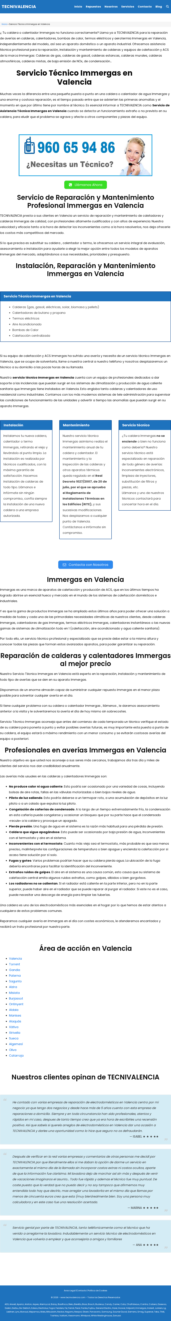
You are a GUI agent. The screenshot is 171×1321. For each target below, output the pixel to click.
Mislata (14, 993)
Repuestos (93, 7)
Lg (164, 1308)
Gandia (14, 970)
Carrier (116, 1304)
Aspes (36, 1304)
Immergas (140, 1308)
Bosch (91, 1304)
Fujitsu (91, 1308)
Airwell (13, 1304)
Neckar (60, 1311)
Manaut (24, 1311)
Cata (123, 1304)
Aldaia (13, 1010)
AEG (7, 1304)
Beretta (77, 1304)
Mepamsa (34, 1311)
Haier (114, 1308)
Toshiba (54, 1315)
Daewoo (162, 1304)
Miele (42, 1311)
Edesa (34, 1308)
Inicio (78, 7)
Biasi (84, 1304)
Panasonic (95, 1311)
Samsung (107, 1311)
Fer (66, 1308)
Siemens (132, 1311)
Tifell (162, 1311)
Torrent (14, 964)
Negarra (69, 1311)
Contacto (145, 7)
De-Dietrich (24, 1308)
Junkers (159, 1308)
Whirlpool (85, 1315)
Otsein (85, 1311)
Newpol (78, 1311)
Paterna (15, 975)
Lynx (17, 1311)
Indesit (150, 1308)
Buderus (99, 1304)
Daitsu (15, 1308)
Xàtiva (13, 1027)
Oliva (12, 1050)
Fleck (77, 1308)
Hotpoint (130, 1308)
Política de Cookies (97, 1290)
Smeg (140, 1311)
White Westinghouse (101, 1315)
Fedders (60, 1308)
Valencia (15, 958)
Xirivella (14, 1033)
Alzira (13, 987)
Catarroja (16, 1055)
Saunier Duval (120, 1311)
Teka (156, 1311)
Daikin (8, 1308)
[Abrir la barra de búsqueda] (167, 6)
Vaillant (63, 1315)
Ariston (28, 1304)
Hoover (121, 1308)
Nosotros (111, 7)
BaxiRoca (63, 1304)
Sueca (13, 1038)
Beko (70, 1304)
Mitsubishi (51, 1311)
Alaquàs (15, 1021)
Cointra (144, 1304)
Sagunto (15, 981)
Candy (108, 1304)
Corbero (153, 1304)
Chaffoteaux (133, 1304)
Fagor (52, 1308)
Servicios (127, 7)
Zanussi (117, 1315)
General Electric (103, 1308)
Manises (15, 1015)
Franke (84, 1308)
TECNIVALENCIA (19, 7)
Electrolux (43, 1308)
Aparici (20, 1304)
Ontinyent (16, 1004)
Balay (54, 1304)
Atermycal (45, 1304)
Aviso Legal (69, 1290)
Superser (148, 1311)
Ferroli (71, 1308)
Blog (158, 7)
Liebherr (10, 1311)
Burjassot (16, 998)
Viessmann (74, 1315)
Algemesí (16, 1044)
